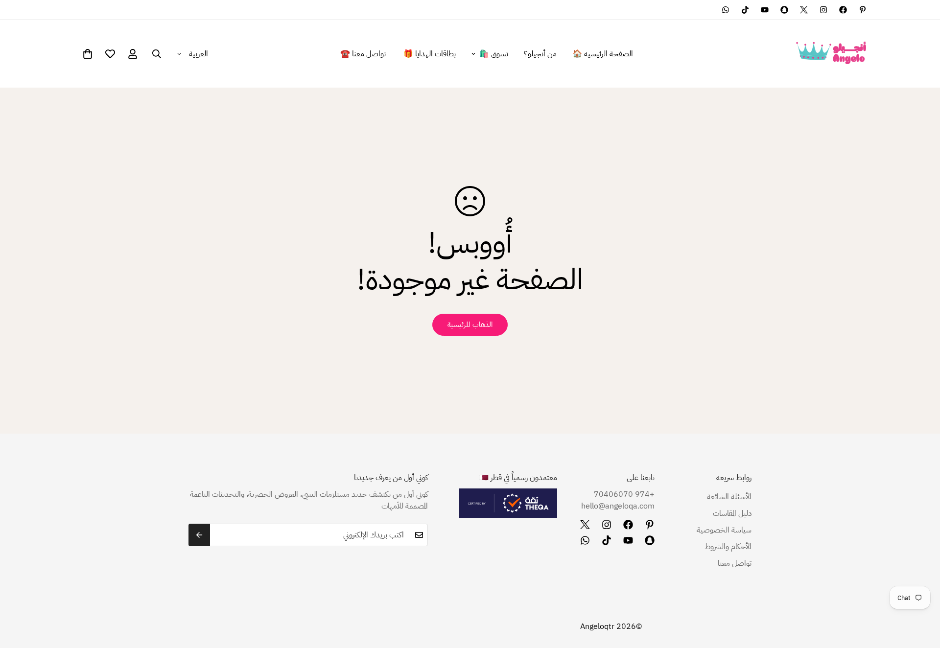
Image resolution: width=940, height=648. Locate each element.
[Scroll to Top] (19, 594)
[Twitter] (804, 10)
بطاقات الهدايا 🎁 (429, 54)
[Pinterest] (863, 10)
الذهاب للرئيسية (470, 324)
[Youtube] (765, 10)
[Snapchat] (784, 10)
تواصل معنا (735, 563)
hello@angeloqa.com (617, 506)
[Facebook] (843, 10)
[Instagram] (823, 10)
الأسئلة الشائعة (729, 497)
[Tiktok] (745, 10)
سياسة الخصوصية (724, 530)
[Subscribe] (199, 535)
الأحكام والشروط (728, 547)
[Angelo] (831, 54)
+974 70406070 (624, 494)
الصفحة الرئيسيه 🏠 (602, 54)
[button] (87, 54)
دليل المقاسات (732, 513)
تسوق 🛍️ (493, 54)
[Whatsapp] (725, 10)
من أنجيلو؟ (540, 54)
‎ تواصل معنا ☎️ (364, 54)
